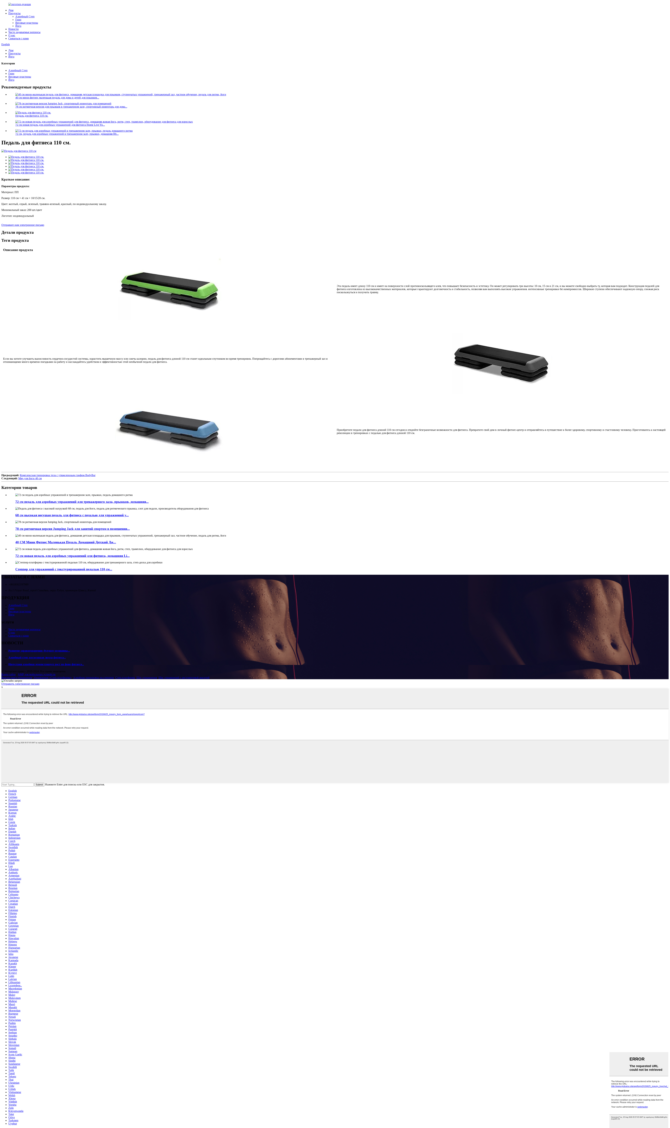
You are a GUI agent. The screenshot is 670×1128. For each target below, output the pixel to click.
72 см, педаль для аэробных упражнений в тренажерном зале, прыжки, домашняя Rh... (67, 133)
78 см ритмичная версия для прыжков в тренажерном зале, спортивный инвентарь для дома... (71, 106)
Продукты (14, 13)
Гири (18, 19)
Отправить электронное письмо (20, 683)
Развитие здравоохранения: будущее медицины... (39, 650)
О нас (11, 35)
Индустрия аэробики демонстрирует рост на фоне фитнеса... (46, 664)
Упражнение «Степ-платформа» (53, 677)
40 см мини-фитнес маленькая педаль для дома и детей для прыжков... (57, 97)
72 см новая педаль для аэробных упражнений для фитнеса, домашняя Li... (72, 556)
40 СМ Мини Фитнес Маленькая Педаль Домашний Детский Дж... (65, 542)
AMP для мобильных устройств (36, 674)
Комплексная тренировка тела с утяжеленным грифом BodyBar (57, 475)
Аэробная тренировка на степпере (93, 677)
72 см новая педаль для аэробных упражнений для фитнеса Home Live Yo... (60, 124)
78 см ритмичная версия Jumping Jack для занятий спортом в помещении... (72, 529)
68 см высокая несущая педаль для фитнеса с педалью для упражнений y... (72, 515)
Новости (13, 29)
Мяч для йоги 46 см (30, 478)
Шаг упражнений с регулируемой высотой (184, 677)
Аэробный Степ (25, 16)
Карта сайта (8, 674)
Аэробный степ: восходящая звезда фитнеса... (37, 657)
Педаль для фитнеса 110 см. (31, 115)
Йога (18, 25)
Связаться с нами (18, 38)
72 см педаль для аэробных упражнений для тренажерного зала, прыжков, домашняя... (82, 502)
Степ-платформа (125, 677)
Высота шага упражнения (16, 677)
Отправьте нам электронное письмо (22, 224)
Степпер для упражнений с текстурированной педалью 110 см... (63, 569)
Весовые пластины (26, 22)
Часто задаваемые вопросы (24, 32)
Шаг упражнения (146, 677)
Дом (10, 10)
